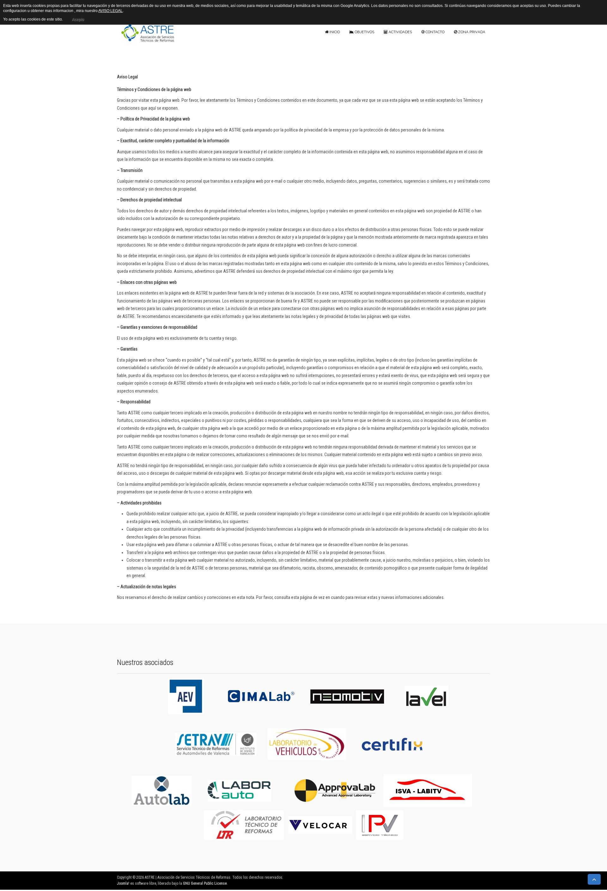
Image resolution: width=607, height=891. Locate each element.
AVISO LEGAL (110, 11)
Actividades (400, 31)
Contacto (435, 31)
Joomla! (123, 883)
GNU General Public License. (205, 883)
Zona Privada (471, 31)
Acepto (78, 19)
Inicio (334, 31)
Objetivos (364, 31)
